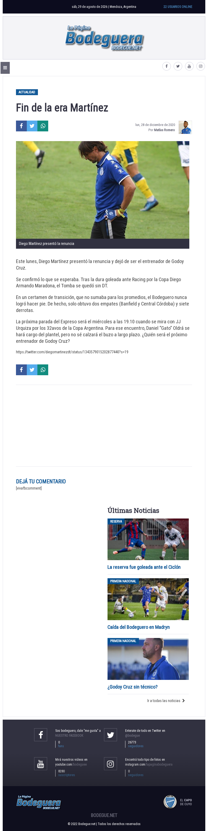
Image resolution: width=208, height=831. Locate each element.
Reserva (116, 521)
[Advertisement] (104, 426)
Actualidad (27, 92)
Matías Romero (164, 130)
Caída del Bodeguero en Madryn (139, 627)
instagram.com (149, 764)
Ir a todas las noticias (163, 701)
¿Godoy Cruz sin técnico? (133, 687)
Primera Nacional (123, 581)
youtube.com (71, 764)
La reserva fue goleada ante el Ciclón (144, 567)
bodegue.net (104, 815)
